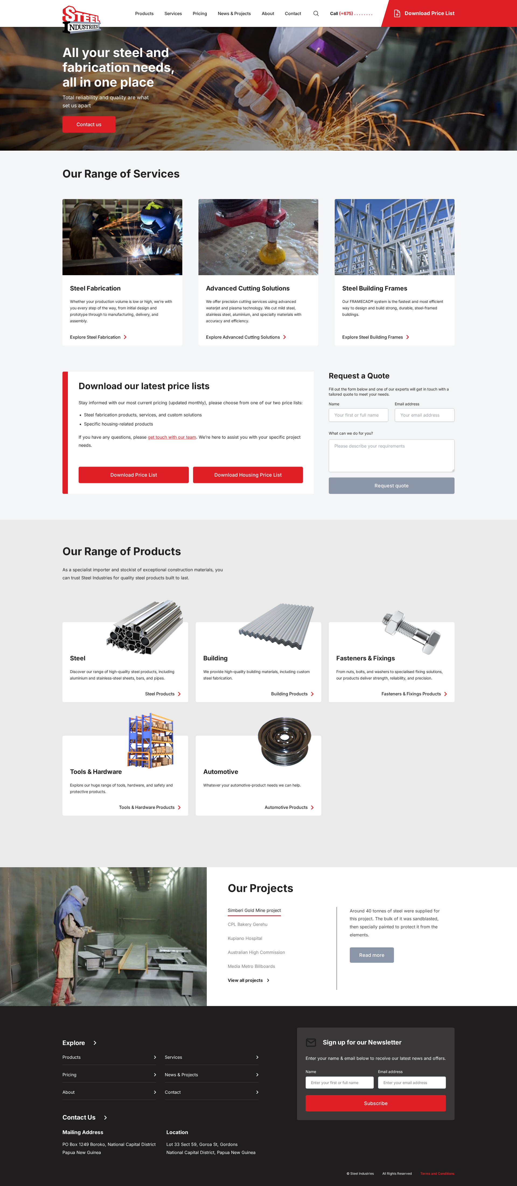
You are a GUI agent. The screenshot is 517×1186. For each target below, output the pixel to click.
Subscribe (376, 1103)
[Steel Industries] (81, 20)
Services (173, 13)
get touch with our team (172, 437)
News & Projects (234, 13)
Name (334, 404)
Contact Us (79, 1117)
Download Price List (133, 475)
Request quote (392, 485)
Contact (293, 13)
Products (144, 13)
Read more (372, 955)
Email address (407, 404)
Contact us (89, 124)
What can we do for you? (351, 433)
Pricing (200, 13)
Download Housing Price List (248, 475)
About (268, 13)
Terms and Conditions (437, 1173)
